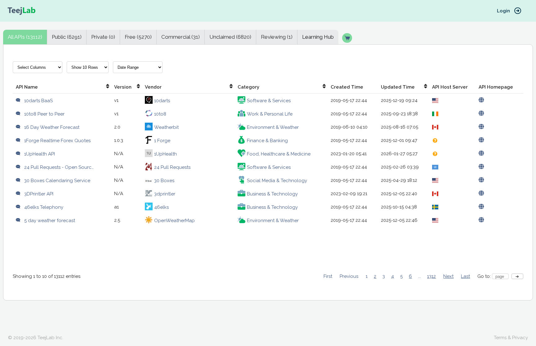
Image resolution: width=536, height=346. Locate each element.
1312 (431, 276)
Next (448, 276)
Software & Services (269, 100)
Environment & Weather (273, 127)
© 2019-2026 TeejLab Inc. (35, 337)
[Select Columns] (37, 69)
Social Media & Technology (277, 180)
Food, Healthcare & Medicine (278, 154)
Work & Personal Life (270, 114)
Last (465, 276)
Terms (500, 337)
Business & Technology (272, 194)
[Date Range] (138, 69)
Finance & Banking (267, 140)
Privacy (520, 337)
